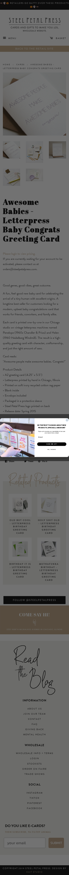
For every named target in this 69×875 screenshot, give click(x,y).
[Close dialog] (67, 420)
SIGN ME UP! (51, 444)
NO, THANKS (52, 449)
